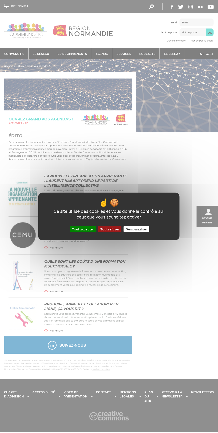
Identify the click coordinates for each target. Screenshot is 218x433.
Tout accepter (83, 229)
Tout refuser (109, 229)
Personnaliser (136, 229)
